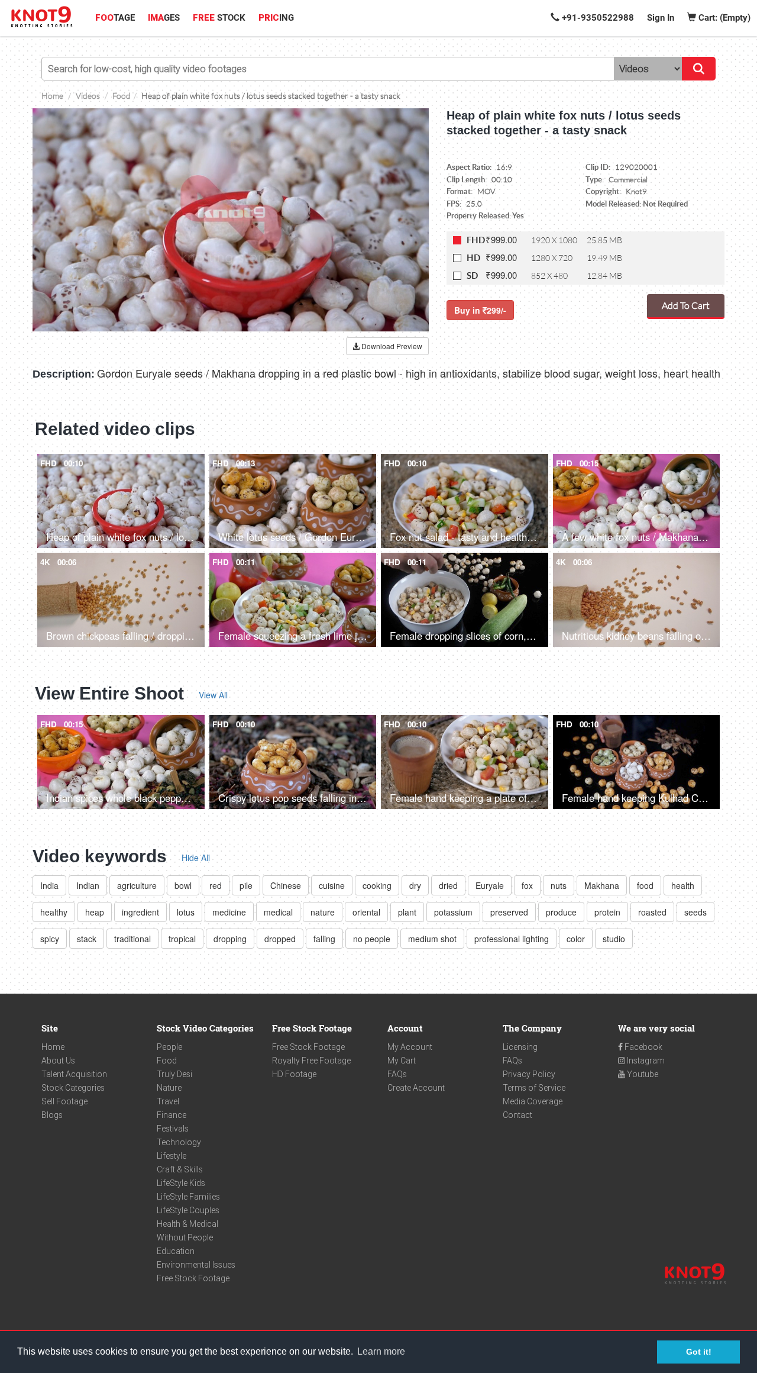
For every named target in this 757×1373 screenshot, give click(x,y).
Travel (168, 1101)
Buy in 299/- (480, 310)
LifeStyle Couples (188, 1210)
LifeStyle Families (188, 1196)
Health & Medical (187, 1224)
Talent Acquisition (74, 1074)
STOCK (219, 17)
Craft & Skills (180, 1169)
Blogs (52, 1115)
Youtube (641, 1074)
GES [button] (164, 17)
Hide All (196, 857)
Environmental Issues (196, 1264)
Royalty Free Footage (311, 1060)
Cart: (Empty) (723, 17)
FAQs (397, 1074)
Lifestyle (171, 1156)
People (169, 1047)
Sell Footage (64, 1101)
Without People (185, 1237)
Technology (179, 1142)
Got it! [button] (698, 1351)
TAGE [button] (115, 17)
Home (52, 1047)
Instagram (645, 1060)
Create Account (416, 1087)
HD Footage (294, 1074)
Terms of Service (534, 1087)
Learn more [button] (381, 1351)
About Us (58, 1060)
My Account (409, 1047)
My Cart (401, 1060)
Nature (169, 1087)
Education (176, 1251)
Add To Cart (686, 305)
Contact (517, 1115)
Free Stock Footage (193, 1278)
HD (473, 258)
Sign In (660, 17)
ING (276, 17)
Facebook (642, 1047)
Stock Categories (73, 1087)
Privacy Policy (529, 1074)
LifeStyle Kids (181, 1183)
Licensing (520, 1047)
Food (167, 1060)
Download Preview (391, 346)
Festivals (173, 1128)
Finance (171, 1115)
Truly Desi (174, 1074)
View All (213, 695)
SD (472, 275)
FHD (476, 240)
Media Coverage (532, 1101)
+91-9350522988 (596, 17)
